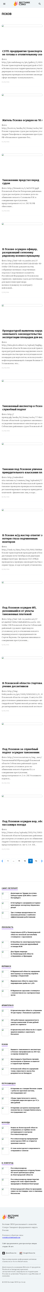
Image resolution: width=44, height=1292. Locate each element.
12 (25, 861)
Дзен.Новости (11, 1253)
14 (36, 861)
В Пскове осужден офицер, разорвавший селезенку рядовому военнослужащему (21, 252)
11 (19, 861)
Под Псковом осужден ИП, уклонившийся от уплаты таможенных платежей (19, 611)
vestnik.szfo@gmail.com (11, 1237)
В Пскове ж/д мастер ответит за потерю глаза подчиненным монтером (23, 538)
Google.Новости (29, 1253)
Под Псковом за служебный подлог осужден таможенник (20, 751)
